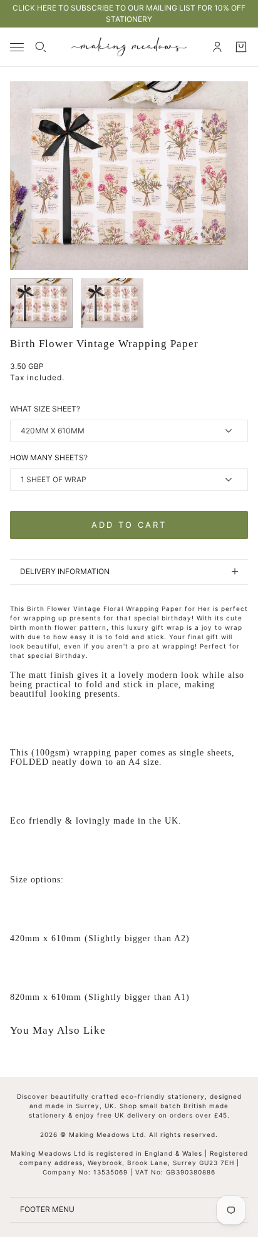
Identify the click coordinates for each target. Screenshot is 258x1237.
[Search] (41, 47)
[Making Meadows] (129, 47)
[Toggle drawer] (17, 47)
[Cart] (241, 47)
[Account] (217, 47)
